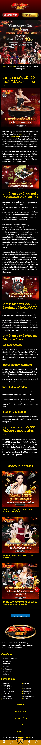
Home (5, 66)
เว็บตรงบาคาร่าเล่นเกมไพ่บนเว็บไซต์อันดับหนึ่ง (17, 556)
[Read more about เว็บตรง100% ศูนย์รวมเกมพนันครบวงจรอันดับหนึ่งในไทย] (20, 489)
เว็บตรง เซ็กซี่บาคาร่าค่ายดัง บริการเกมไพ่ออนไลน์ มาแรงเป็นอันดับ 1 (19, 602)
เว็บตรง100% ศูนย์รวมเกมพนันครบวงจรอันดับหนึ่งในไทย (18, 510)
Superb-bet (14, 137)
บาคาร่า (20, 134)
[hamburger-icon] (5, 6)
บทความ (12, 66)
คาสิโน (4, 86)
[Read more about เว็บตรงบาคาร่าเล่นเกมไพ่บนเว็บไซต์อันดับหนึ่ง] (20, 535)
